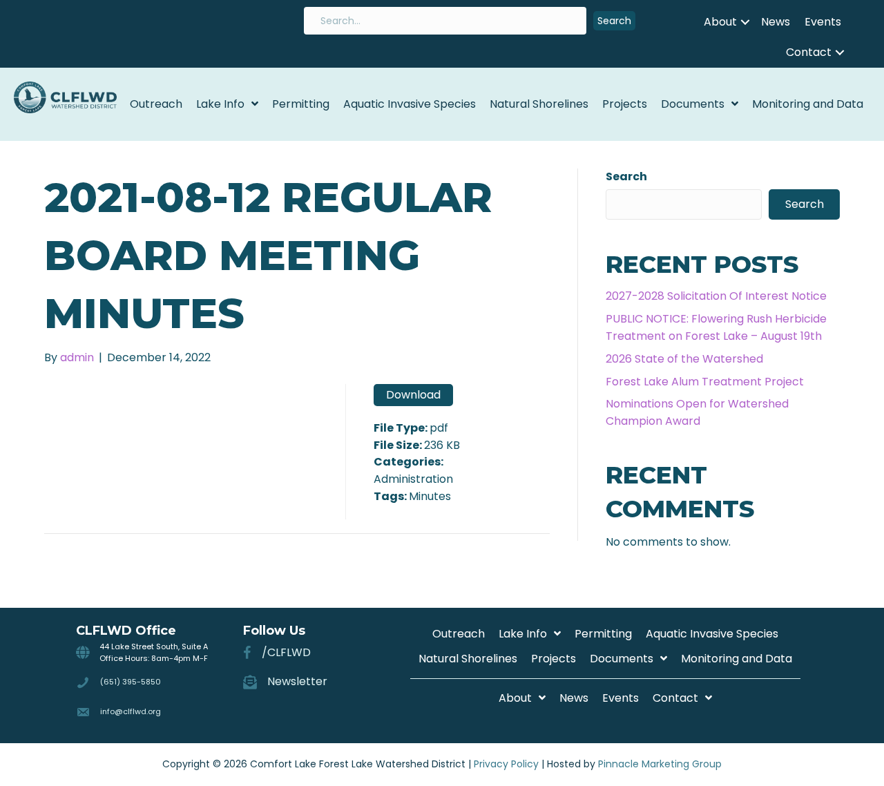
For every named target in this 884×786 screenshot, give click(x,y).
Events (823, 22)
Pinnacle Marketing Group (660, 764)
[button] (614, 21)
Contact (809, 52)
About (720, 22)
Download (413, 395)
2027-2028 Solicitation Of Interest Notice (716, 296)
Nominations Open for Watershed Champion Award (697, 412)
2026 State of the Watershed (684, 359)
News (775, 22)
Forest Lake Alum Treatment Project (705, 382)
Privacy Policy (506, 764)
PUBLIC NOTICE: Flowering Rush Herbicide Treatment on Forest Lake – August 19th (716, 327)
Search (626, 176)
